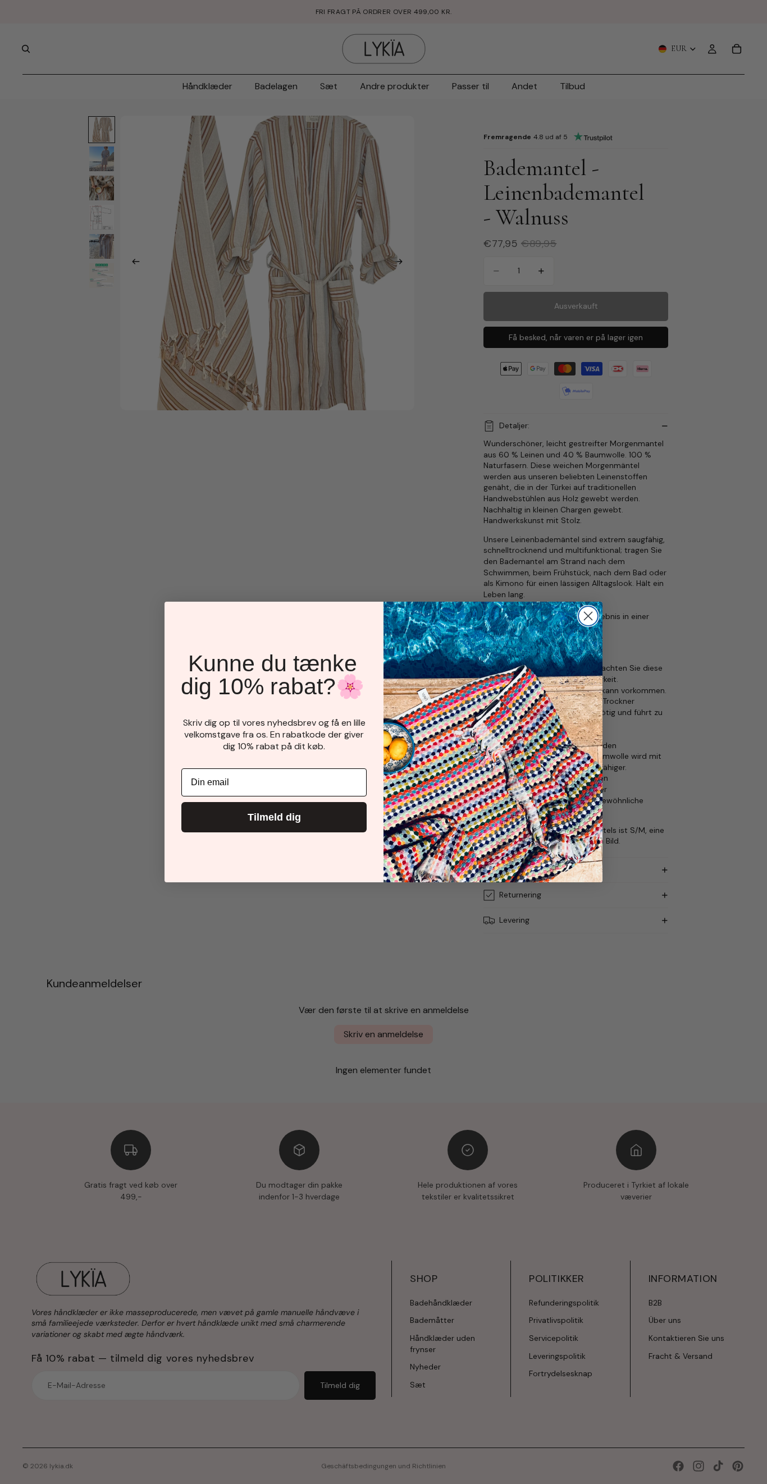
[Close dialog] (588, 616)
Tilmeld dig (274, 817)
